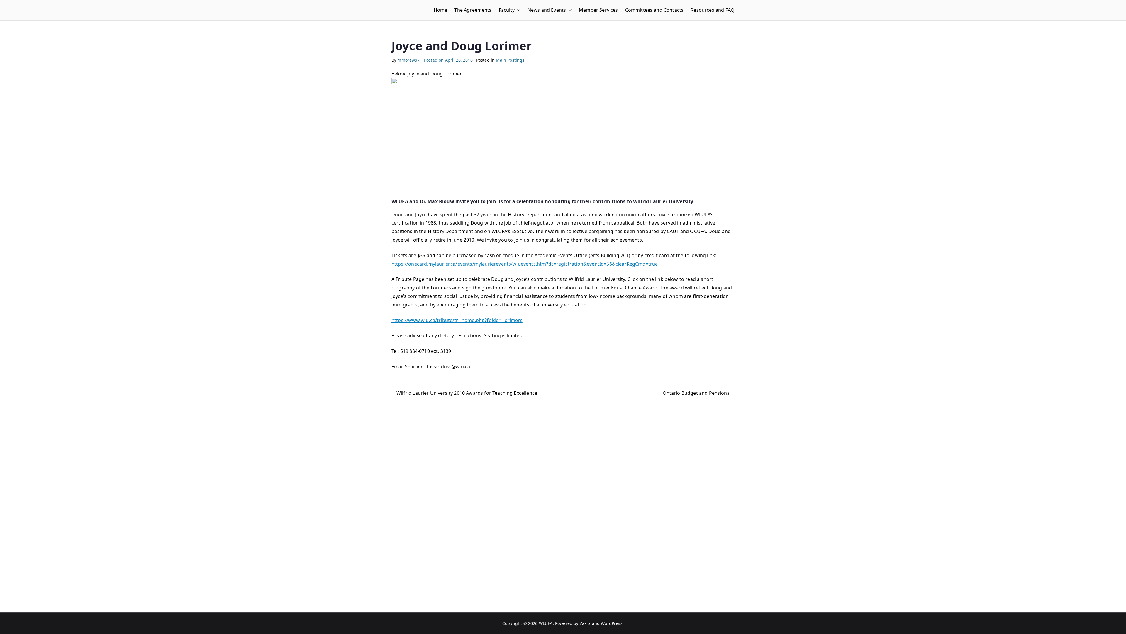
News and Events (547, 10)
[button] (517, 10)
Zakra (585, 623)
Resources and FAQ (713, 10)
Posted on (448, 60)
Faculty (507, 10)
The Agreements (472, 10)
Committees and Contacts (654, 10)
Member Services (598, 10)
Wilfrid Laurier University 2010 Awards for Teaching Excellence (466, 393)
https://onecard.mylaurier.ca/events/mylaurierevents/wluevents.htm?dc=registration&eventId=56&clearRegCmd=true (524, 264)
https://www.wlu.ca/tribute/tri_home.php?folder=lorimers (457, 320)
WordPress (611, 623)
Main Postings (510, 60)
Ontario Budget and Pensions (696, 393)
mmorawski (408, 60)
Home (440, 10)
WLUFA (546, 623)
